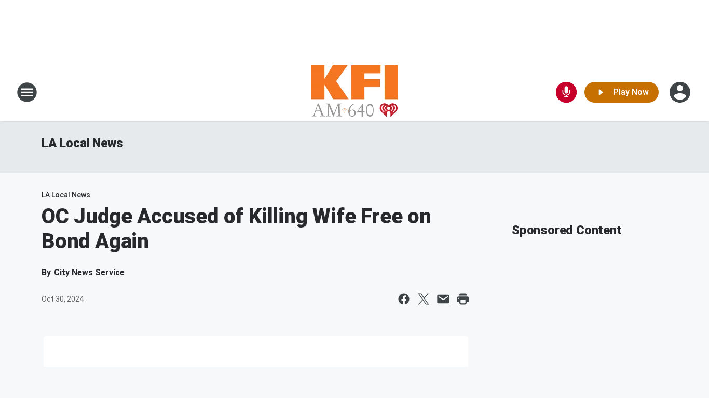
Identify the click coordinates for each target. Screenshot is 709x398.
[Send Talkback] (566, 92)
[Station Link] (354, 92)
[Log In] (681, 92)
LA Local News (82, 143)
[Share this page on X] (423, 299)
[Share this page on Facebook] (404, 299)
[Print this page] (463, 299)
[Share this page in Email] (443, 299)
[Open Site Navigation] (27, 92)
